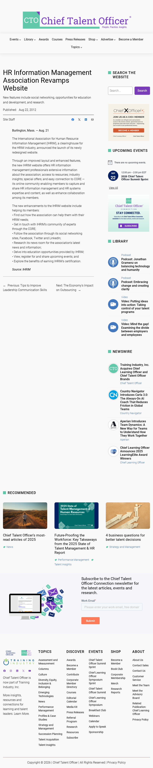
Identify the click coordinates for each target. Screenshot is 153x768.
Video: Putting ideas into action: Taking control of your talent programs (135, 307)
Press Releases (75, 712)
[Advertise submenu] (115, 40)
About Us (137, 660)
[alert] (129, 162)
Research (72, 727)
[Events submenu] (20, 40)
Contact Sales (140, 665)
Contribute (73, 674)
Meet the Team (140, 685)
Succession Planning (50, 734)
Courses (71, 692)
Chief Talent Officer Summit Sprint (97, 663)
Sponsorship (96, 732)
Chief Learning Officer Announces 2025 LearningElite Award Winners (135, 453)
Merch (114, 683)
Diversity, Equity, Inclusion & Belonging (47, 683)
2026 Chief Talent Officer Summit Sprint (134, 178)
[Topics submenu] (81, 47)
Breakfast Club (97, 710)
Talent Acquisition (48, 739)
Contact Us (138, 670)
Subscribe (72, 737)
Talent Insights (46, 745)
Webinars (94, 716)
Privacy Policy (140, 719)
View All (113, 187)
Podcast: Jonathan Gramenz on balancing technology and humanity (135, 264)
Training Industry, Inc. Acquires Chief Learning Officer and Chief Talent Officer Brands (134, 372)
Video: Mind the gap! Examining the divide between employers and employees (135, 329)
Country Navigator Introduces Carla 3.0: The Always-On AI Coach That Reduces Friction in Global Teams (134, 400)
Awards (71, 660)
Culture (42, 674)
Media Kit (72, 707)
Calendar (94, 721)
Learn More (21, 713)
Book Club (117, 669)
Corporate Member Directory (72, 683)
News (41, 701)
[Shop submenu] (97, 40)
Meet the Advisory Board (137, 694)
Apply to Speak (97, 726)
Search (142, 90)
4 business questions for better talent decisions (125, 537)
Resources (73, 732)
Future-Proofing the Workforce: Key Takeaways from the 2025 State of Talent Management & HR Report (75, 544)
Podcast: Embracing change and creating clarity (135, 285)
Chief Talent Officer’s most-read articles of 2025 (24, 537)
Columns (43, 669)
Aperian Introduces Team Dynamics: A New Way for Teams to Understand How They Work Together (133, 428)
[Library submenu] (35, 40)
